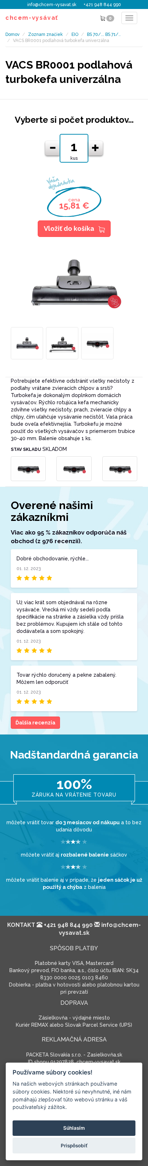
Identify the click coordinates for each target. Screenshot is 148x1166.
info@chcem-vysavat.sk (52, 4)
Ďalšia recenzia (35, 723)
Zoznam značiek (45, 34)
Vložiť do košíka (69, 228)
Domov (12, 34)
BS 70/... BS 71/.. (104, 34)
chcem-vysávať (31, 17)
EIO (74, 34)
